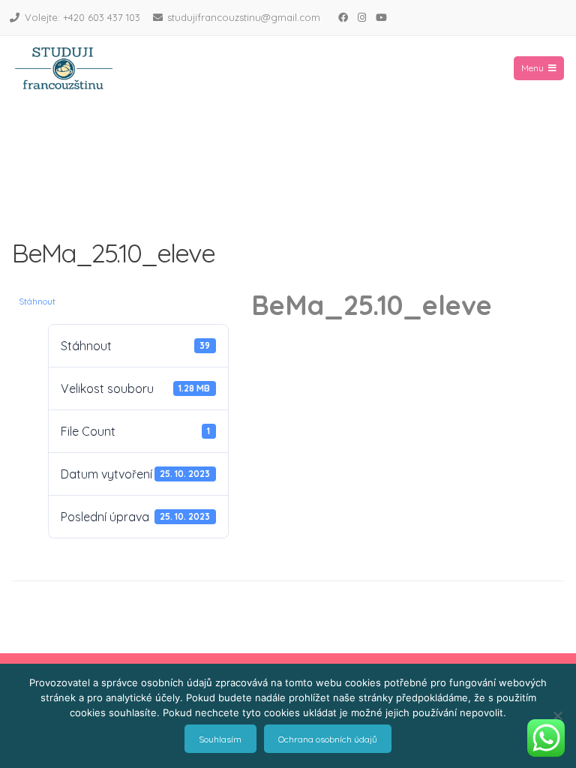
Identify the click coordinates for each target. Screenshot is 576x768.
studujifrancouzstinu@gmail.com (243, 17)
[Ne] (557, 715)
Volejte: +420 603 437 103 (82, 17)
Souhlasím (220, 739)
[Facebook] (342, 17)
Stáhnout (37, 301)
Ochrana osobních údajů (327, 739)
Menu (532, 68)
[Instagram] (361, 17)
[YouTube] (381, 17)
